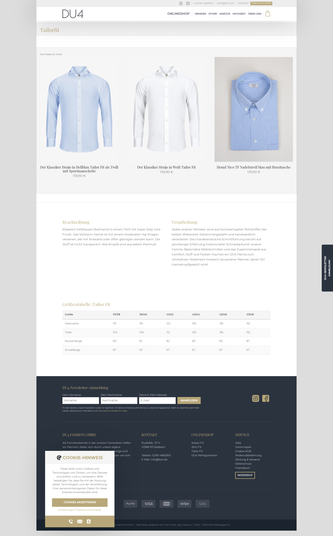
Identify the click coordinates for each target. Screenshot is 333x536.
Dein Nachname (111, 395)
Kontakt (243, 3)
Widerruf (245, 475)
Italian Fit (197, 443)
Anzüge (224, 14)
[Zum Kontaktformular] (89, 521)
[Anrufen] (71, 521)
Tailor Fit (197, 451)
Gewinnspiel (243, 447)
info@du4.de (225, 3)
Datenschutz (243, 464)
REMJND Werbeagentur (216, 525)
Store (212, 14)
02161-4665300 (161, 455)
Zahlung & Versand (247, 459)
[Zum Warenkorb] (266, 12)
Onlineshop (178, 13)
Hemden (200, 14)
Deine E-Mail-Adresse (153, 395)
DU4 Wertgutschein (204, 455)
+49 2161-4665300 (203, 3)
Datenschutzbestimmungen (115, 411)
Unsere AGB (243, 451)
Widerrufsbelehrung (248, 455)
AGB (95, 411)
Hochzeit (239, 14)
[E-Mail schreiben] (79, 520)
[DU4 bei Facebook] (265, 398)
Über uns (254, 14)
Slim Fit (196, 447)
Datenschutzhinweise (88, 510)
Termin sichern (261, 3)
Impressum (242, 468)
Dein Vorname (71, 395)
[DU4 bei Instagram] (255, 398)
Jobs (238, 443)
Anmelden (189, 400)
